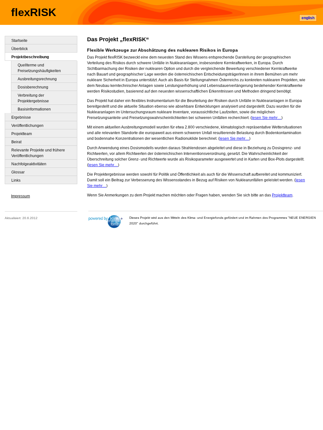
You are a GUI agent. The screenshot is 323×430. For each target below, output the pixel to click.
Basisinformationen (34, 109)
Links (16, 180)
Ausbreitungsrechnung (37, 79)
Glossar (18, 172)
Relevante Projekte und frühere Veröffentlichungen (38, 153)
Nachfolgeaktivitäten (28, 164)
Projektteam (282, 195)
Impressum (20, 196)
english (308, 18)
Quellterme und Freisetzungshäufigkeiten (39, 68)
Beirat (16, 142)
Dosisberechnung (33, 87)
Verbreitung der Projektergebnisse (33, 98)
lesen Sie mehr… (266, 118)
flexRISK (33, 12)
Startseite (19, 40)
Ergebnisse (21, 117)
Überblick (19, 49)
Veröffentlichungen (27, 125)
